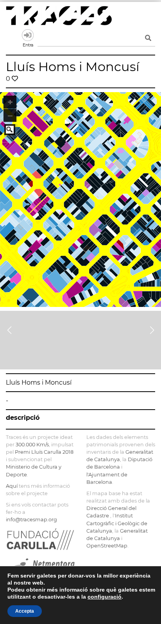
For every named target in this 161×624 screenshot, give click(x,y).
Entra (28, 35)
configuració (105, 597)
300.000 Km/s (32, 444)
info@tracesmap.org (31, 519)
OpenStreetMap (106, 546)
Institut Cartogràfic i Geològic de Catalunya (116, 523)
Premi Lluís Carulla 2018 (44, 452)
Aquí (12, 486)
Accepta (24, 611)
